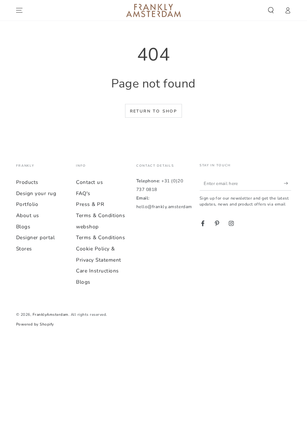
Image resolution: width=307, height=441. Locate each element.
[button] (271, 10)
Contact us (89, 182)
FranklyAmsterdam (51, 314)
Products (27, 182)
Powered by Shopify (35, 324)
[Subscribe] (287, 183)
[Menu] (19, 10)
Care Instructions (97, 270)
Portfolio (27, 204)
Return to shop (153, 111)
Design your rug (36, 193)
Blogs (23, 226)
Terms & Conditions (100, 237)
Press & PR (90, 204)
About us (27, 215)
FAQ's (83, 193)
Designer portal (35, 237)
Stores (24, 248)
